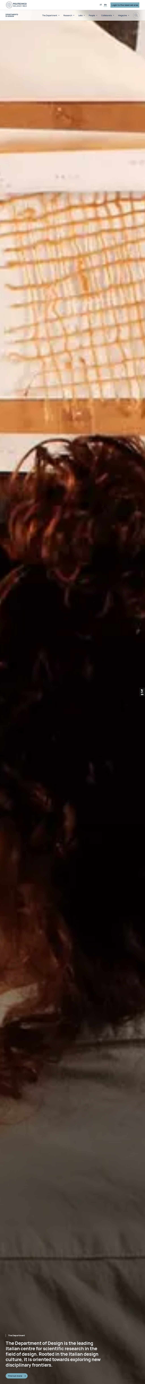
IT (101, 4)
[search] (136, 15)
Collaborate (106, 15)
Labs (80, 15)
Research (67, 15)
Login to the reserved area (125, 5)
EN (105, 4)
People (92, 15)
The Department (49, 15)
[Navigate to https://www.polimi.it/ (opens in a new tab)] (16, 5)
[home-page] (12, 15)
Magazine (122, 15)
